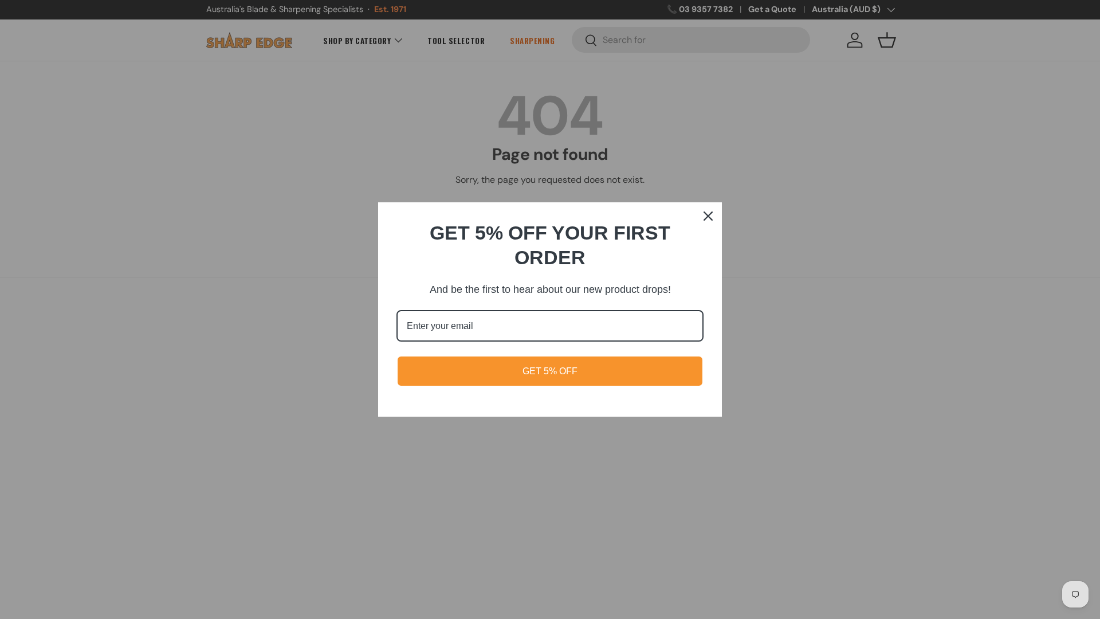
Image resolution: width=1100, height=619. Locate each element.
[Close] (708, 216)
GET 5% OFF (550, 371)
